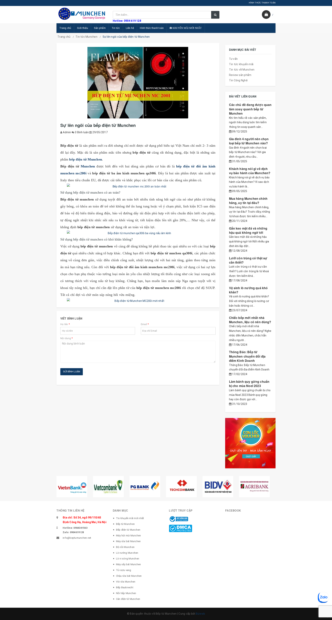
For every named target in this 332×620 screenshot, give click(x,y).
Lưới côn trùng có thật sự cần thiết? (248, 260)
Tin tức (116, 28)
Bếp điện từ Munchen (128, 529)
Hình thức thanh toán (152, 28)
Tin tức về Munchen (242, 69)
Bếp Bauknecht (124, 587)
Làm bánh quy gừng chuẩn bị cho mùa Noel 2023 (249, 383)
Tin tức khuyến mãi (241, 64)
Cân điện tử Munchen (128, 599)
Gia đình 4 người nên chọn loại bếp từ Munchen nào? (249, 141)
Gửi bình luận (71, 371)
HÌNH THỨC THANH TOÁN (262, 3)
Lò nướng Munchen (127, 552)
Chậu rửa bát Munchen (129, 575)
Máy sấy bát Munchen (128, 564)
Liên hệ (130, 28)
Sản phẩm (100, 28)
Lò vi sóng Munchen (127, 558)
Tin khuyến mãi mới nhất (130, 518)
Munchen (88, 166)
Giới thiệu (82, 28)
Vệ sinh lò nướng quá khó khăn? (248, 290)
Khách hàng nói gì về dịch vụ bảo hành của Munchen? (250, 170)
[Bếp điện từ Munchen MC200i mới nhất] (138, 301)
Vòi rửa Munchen (125, 581)
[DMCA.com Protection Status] (180, 528)
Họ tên (65, 324)
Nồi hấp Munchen (126, 593)
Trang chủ (65, 28)
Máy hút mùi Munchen (128, 535)
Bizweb (200, 613)
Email (145, 324)
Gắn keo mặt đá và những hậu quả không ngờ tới (248, 230)
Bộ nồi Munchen (125, 547)
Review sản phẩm (240, 75)
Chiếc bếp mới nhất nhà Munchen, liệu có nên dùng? (250, 319)
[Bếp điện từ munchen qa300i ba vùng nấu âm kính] (138, 233)
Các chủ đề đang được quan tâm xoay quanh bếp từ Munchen (250, 109)
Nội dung (66, 338)
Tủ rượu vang (123, 570)
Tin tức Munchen (86, 36)
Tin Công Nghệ (238, 80)
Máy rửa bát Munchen (128, 541)
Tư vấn (233, 58)
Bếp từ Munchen (125, 524)
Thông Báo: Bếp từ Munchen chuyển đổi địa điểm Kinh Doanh (247, 356)
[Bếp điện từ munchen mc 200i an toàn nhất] (138, 186)
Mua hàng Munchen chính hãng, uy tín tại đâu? (248, 200)
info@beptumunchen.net (77, 537)
